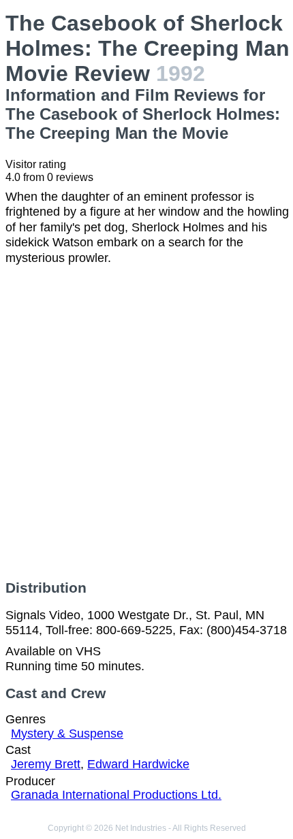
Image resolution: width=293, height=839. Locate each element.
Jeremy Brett (45, 764)
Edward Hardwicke (138, 764)
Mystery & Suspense (67, 733)
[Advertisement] (146, 422)
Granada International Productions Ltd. (116, 795)
